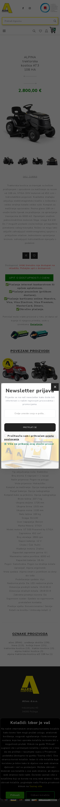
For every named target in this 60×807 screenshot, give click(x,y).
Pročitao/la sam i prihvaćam (29, 437)
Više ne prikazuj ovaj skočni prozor (31, 444)
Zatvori (55, 387)
